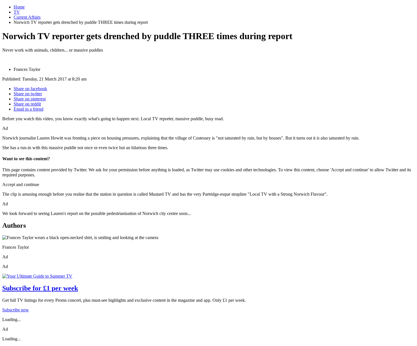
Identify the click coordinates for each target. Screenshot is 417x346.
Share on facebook (30, 88)
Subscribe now (15, 309)
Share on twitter (28, 93)
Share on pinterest (30, 98)
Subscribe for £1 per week (40, 288)
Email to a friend (28, 109)
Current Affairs (27, 17)
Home (19, 7)
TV (17, 12)
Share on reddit (27, 104)
